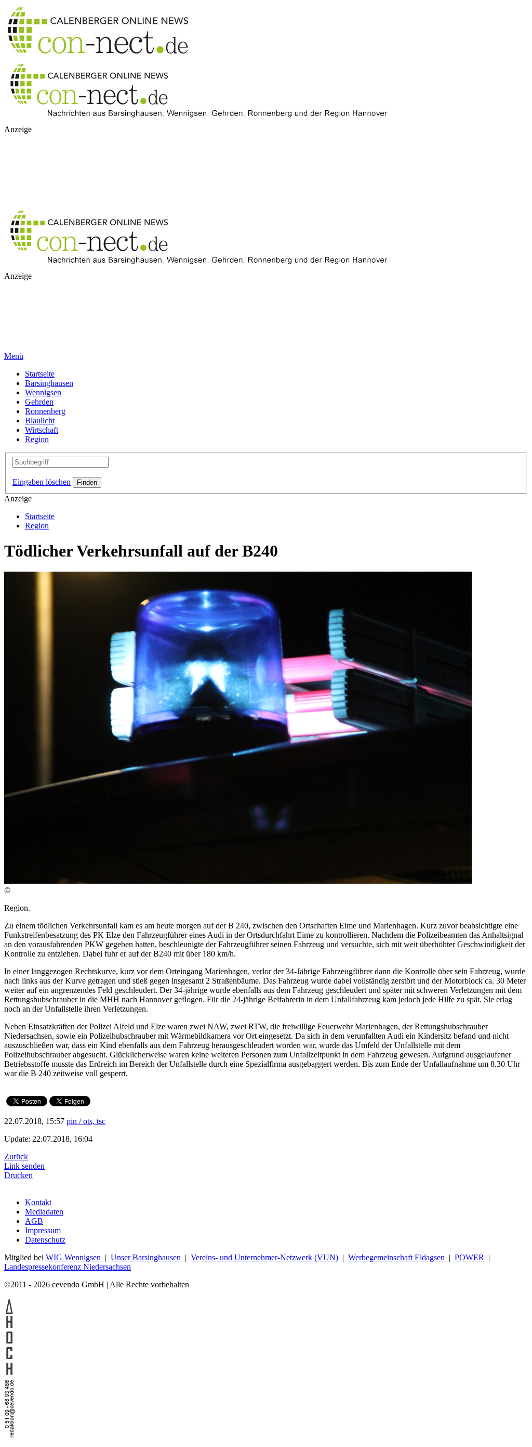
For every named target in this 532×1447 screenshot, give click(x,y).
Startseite (40, 373)
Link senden (24, 1165)
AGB (34, 1221)
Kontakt (38, 1202)
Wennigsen (43, 392)
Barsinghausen (49, 383)
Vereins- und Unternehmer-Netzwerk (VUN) (264, 1257)
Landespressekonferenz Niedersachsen (67, 1266)
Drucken (18, 1175)
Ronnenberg (45, 411)
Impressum (43, 1230)
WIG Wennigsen (73, 1257)
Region (37, 439)
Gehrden (39, 401)
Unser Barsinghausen (146, 1257)
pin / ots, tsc (85, 1121)
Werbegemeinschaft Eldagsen (396, 1257)
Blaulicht (40, 420)
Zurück (16, 1156)
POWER (469, 1257)
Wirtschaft (41, 429)
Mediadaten (44, 1211)
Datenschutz (45, 1239)
